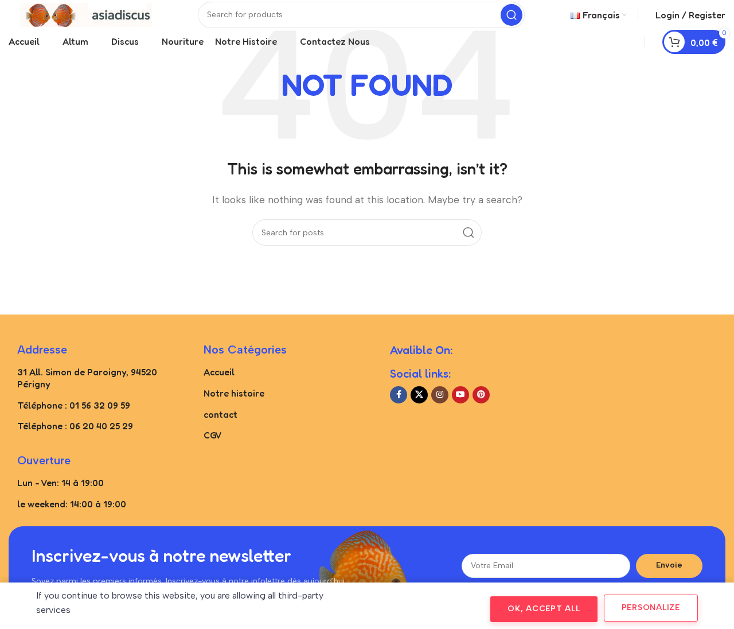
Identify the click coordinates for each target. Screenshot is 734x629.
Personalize (651, 607)
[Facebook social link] (398, 394)
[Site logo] (80, 14)
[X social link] (419, 394)
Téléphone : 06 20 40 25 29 (75, 426)
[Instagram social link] (439, 394)
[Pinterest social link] (481, 394)
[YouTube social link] (460, 394)
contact (220, 414)
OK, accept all (543, 609)
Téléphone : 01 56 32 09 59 (73, 405)
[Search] (511, 15)
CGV (213, 435)
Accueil (219, 372)
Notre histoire (234, 393)
